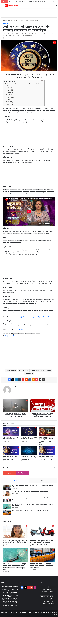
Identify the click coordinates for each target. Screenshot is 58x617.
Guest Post (34, 612)
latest (42, 598)
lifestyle (52, 598)
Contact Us (54, 612)
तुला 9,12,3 (9, 96)
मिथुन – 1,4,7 (10, 89)
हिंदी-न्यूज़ (50, 606)
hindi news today (44, 594)
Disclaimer (48, 612)
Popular (15, 480)
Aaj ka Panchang (11, 370)
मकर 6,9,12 (10, 101)
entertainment (49, 589)
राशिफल (9, 20)
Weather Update (44, 606)
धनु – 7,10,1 (10, 99)
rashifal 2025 (29, 373)
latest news (47, 598)
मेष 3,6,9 (9, 85)
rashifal (49, 370)
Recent (43, 480)
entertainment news (44, 591)
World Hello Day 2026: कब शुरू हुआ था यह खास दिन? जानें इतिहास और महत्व (30, 491)
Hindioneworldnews (44, 596)
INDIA (51, 596)
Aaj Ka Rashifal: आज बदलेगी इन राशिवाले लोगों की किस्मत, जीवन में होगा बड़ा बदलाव (29, 438)
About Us (40, 612)
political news (43, 603)
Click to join (22, 330)
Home (5, 20)
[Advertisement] (27, 12)
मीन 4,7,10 (10, 104)
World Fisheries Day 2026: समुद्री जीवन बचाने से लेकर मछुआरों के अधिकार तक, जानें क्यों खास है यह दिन (14, 567)
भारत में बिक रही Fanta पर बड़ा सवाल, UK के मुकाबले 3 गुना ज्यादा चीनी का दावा (30, 510)
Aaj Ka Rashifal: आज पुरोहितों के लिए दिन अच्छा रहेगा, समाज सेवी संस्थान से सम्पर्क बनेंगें (11, 458)
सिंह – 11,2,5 (10, 92)
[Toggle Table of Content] (41, 81)
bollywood (43, 589)
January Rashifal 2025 (37, 370)
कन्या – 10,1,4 (10, 94)
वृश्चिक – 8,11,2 (11, 97)
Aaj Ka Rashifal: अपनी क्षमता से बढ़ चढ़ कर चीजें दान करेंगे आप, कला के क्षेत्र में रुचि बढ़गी (24, 83)
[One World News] (11, 5)
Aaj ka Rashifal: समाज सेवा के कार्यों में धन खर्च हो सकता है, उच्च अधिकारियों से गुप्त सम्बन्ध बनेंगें (46, 458)
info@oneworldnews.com (12, 336)
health (51, 591)
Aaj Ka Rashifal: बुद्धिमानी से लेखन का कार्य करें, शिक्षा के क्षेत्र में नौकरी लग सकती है (30, 317)
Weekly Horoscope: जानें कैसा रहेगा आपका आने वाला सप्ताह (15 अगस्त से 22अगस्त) (28, 458)
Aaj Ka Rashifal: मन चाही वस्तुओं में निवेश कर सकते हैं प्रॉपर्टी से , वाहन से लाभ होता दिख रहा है (11, 438)
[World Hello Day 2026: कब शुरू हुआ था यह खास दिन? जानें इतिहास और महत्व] (7, 493)
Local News (43, 601)
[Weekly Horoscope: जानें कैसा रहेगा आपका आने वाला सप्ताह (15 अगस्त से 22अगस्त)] (29, 450)
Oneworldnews (50, 601)
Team (44, 612)
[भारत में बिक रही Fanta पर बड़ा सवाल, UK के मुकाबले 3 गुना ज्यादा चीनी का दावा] (7, 512)
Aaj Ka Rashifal (24, 370)
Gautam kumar (9, 37)
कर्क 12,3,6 (10, 90)
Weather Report (51, 603)
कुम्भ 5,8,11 (10, 103)
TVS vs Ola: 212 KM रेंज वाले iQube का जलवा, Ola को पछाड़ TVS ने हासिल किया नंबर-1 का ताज (27, 1)
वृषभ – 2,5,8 (10, 87)
